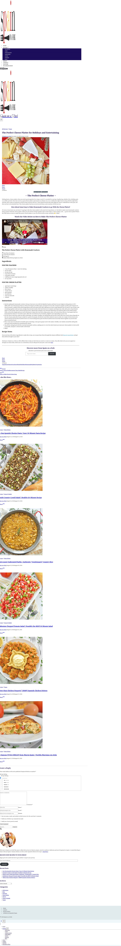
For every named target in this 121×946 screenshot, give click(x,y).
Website (20, 813)
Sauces (6, 55)
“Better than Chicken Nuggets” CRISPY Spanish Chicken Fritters (19, 877)
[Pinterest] (5, 69)
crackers (14, 364)
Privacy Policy (6, 911)
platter (33, 364)
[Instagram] (3, 69)
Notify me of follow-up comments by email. (12, 818)
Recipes (4, 928)
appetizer (5, 364)
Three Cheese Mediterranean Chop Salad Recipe (12, 369)
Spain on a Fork (7, 136)
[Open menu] (1, 119)
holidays (22, 364)
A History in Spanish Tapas (10, 913)
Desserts (7, 57)
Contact (5, 62)
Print (4, 247)
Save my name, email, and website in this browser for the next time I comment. (21, 816)
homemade (28, 364)
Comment (30, 804)
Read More (45, 851)
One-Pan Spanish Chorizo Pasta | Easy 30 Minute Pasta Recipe (18, 871)
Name (20, 807)
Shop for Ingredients (68, 335)
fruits (18, 364)
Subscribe (52, 353)
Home (4, 45)
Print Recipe (44, 192)
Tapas (6, 50)
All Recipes (7, 49)
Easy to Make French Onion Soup (8, 373)
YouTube (5, 64)
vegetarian (39, 364)
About (5, 60)
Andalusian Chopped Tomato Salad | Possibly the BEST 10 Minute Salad (21, 876)
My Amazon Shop (8, 65)
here (52, 342)
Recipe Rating (3, 774)
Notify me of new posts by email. (10, 821)
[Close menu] (0, 924)
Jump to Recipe (37, 192)
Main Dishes (7, 54)
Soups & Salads (8, 52)
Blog (6, 59)
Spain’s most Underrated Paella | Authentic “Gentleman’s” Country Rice (21, 874)
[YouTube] (7, 69)
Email (20, 810)
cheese (10, 364)
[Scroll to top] (1, 921)
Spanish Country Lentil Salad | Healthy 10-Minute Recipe (17, 872)
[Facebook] (1, 69)
